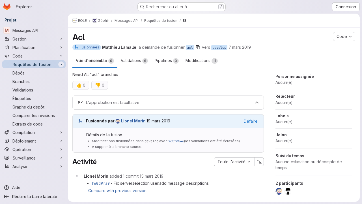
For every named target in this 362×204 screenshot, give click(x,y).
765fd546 (176, 141)
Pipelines (166, 60)
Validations (133, 60)
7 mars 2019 (240, 47)
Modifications (201, 60)
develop (219, 47)
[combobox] (234, 161)
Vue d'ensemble (94, 60)
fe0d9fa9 (101, 183)
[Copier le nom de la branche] (198, 47)
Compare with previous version (117, 190)
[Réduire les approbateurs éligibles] (256, 102)
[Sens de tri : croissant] (259, 161)
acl (190, 47)
